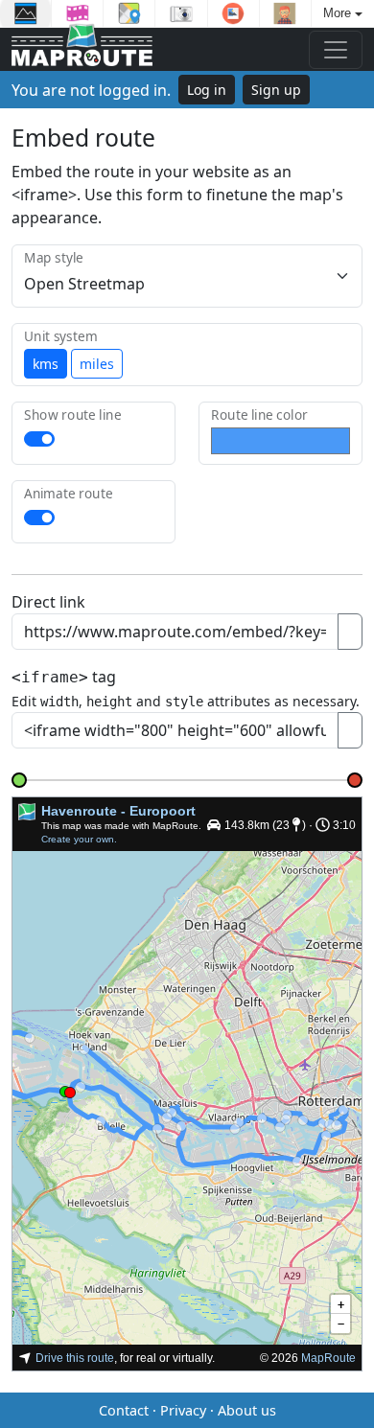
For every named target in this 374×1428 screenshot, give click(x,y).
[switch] (39, 439)
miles (97, 364)
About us (247, 1410)
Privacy (183, 1410)
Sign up (276, 90)
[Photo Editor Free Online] (180, 13)
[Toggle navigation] (335, 50)
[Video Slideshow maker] (77, 13)
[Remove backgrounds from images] (233, 13)
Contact (124, 1410)
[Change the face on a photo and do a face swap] (285, 13)
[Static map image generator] (129, 13)
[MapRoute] (82, 49)
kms (45, 364)
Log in (206, 90)
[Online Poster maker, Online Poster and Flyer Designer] (25, 13)
